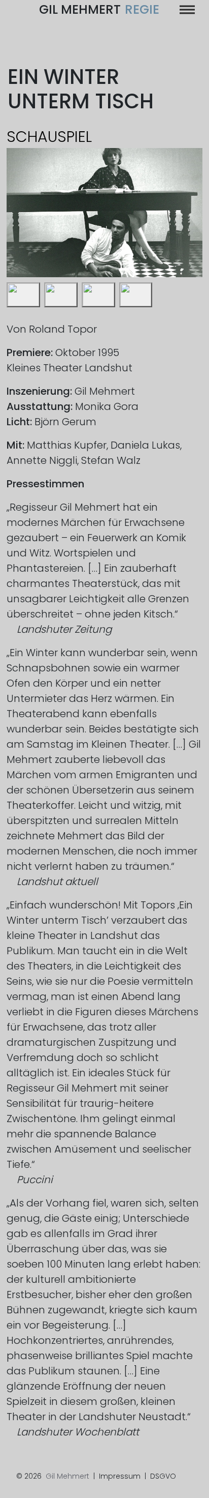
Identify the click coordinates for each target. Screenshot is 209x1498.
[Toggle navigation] (187, 9)
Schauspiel (49, 137)
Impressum (120, 1476)
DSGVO (163, 1476)
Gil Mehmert (99, 9)
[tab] (23, 294)
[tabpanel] (105, 212)
